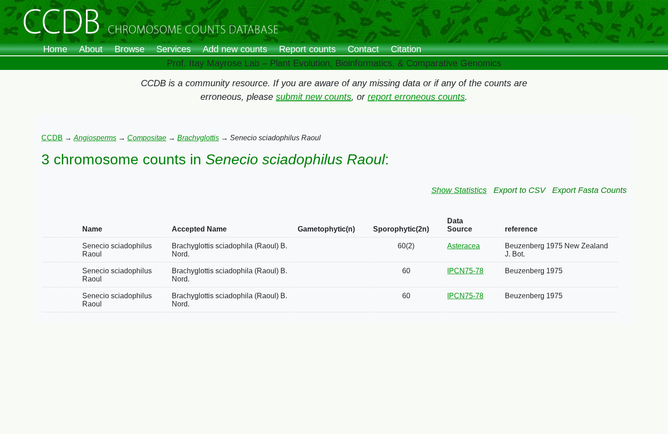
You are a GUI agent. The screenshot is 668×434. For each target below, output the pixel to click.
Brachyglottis (198, 138)
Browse (130, 49)
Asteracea (463, 246)
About (91, 49)
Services (173, 49)
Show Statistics (459, 190)
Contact (363, 49)
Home (55, 49)
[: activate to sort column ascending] (51, 225)
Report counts (307, 49)
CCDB (52, 138)
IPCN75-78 (465, 271)
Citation (406, 49)
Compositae (146, 138)
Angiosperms (95, 138)
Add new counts (235, 49)
